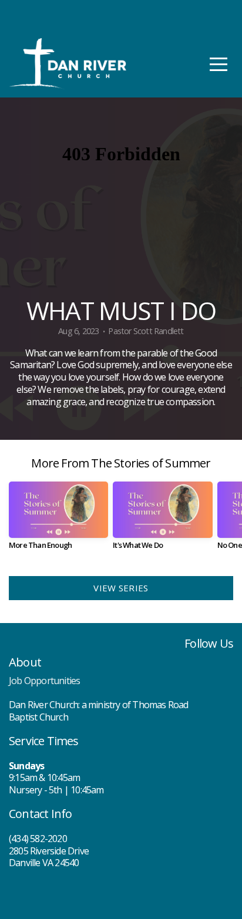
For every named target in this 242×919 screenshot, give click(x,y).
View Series (120, 588)
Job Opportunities (44, 680)
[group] (58, 520)
